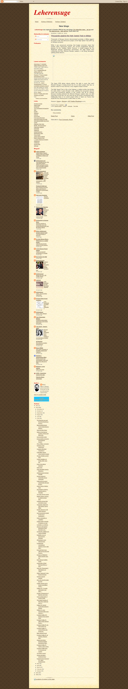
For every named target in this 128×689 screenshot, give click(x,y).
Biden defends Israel (42, 633)
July (38, 416)
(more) (42, 82)
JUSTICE (38, 280)
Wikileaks (36, 113)
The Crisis (75, 106)
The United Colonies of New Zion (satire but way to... (42, 602)
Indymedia (36, 128)
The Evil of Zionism (46, 197)
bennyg (36, 93)
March (38, 667)
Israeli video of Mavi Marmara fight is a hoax (42, 565)
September (40, 413)
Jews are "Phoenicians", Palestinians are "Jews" (43, 570)
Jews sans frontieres (41, 195)
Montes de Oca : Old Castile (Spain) (41, 276)
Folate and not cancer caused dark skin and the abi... (43, 483)
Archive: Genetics (60, 21)
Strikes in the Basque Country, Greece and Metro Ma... (42, 433)
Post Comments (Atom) (66, 119)
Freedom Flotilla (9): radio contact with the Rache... (43, 621)
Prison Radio (37, 135)
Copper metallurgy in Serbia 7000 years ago (42, 461)
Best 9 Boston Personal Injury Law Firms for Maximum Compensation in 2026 (42, 189)
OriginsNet (36, 106)
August (39, 414)
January (39, 671)
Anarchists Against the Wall (40, 119)
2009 (37, 672)
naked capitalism (40, 151)
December (39, 409)
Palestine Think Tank (39, 124)
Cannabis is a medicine (42, 524)
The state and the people (43, 494)
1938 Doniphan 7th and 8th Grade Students (46, 284)
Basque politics (58, 106)
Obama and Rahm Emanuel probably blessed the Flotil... (42, 642)
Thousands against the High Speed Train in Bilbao (42, 506)
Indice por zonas (40, 369)
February (39, 669)
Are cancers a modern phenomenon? (41, 343)
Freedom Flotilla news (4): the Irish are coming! (42, 650)
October (39, 411)
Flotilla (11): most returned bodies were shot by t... (43, 611)
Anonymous (37, 64)
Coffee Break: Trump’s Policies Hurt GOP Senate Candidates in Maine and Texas (42, 155)
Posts (37, 36)
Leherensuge (52, 12)
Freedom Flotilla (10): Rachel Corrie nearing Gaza (43, 616)
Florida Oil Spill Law (41, 186)
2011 (37, 405)
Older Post (91, 116)
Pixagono (36, 75)
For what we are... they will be (58, 31)
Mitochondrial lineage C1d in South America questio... (43, 427)
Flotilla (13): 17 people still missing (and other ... (42, 590)
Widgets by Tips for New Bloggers (41, 98)
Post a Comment (57, 112)
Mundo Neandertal (41, 171)
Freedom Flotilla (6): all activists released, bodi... (42, 637)
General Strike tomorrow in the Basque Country (43, 440)
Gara (58, 101)
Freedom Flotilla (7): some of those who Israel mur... (42, 630)
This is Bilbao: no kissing (43, 443)
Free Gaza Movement (39, 117)
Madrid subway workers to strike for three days (42, 498)
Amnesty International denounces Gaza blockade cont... (42, 528)
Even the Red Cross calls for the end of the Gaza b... (43, 551)
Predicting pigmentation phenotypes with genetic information (42, 322)
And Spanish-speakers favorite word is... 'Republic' (42, 491)
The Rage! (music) (41, 653)
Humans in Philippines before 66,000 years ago (42, 556)
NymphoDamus (38, 84)
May (38, 663)
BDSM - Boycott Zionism (40, 125)
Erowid (35, 111)
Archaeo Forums (38, 103)
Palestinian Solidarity (39, 127)
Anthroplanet (39, 312)
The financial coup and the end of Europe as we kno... (42, 422)
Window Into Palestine (42, 207)
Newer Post (54, 116)
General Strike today (42, 437)
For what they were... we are (82, 29)
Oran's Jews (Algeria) (41, 313)
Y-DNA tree (36, 142)
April (38, 665)
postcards (70, 106)
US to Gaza (37, 116)
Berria (63, 101)
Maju (44, 384)
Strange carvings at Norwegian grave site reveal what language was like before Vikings (42, 225)
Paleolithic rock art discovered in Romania (41, 536)
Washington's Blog (38, 133)
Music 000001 (39, 348)
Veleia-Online (37, 105)
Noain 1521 (39, 467)
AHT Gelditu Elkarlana (74, 101)
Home (36, 21)
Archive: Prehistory (46, 21)
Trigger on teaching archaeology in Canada (41, 252)
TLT (35, 70)
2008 (37, 674)
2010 (37, 407)
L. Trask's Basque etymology (41, 139)
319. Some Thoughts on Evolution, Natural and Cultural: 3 (42, 351)
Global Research (38, 131)
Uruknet (36, 114)
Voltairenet (36, 130)
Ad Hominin (39, 341)
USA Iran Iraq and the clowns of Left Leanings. (42, 244)
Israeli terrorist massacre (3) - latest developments (43, 660)
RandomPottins (40, 260)
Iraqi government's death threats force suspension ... (43, 514)
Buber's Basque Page (39, 138)
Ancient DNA (37, 144)
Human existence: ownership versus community (42, 478)
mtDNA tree (37, 141)
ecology (64, 106)
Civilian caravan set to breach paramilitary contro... (42, 585)
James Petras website (39, 136)
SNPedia (36, 146)
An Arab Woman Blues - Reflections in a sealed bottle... (42, 241)
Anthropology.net (40, 160)
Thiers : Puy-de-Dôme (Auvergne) (41, 294)
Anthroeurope (40, 273)
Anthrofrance (39, 292)
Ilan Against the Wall (41, 256)
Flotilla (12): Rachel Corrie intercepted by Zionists (42, 607)
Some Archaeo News (42, 430)
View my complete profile (40, 394)
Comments (39, 39)
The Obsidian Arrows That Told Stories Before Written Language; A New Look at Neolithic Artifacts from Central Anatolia (42, 165)
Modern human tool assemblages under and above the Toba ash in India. (42, 360)
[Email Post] (65, 104)
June (38, 418)
